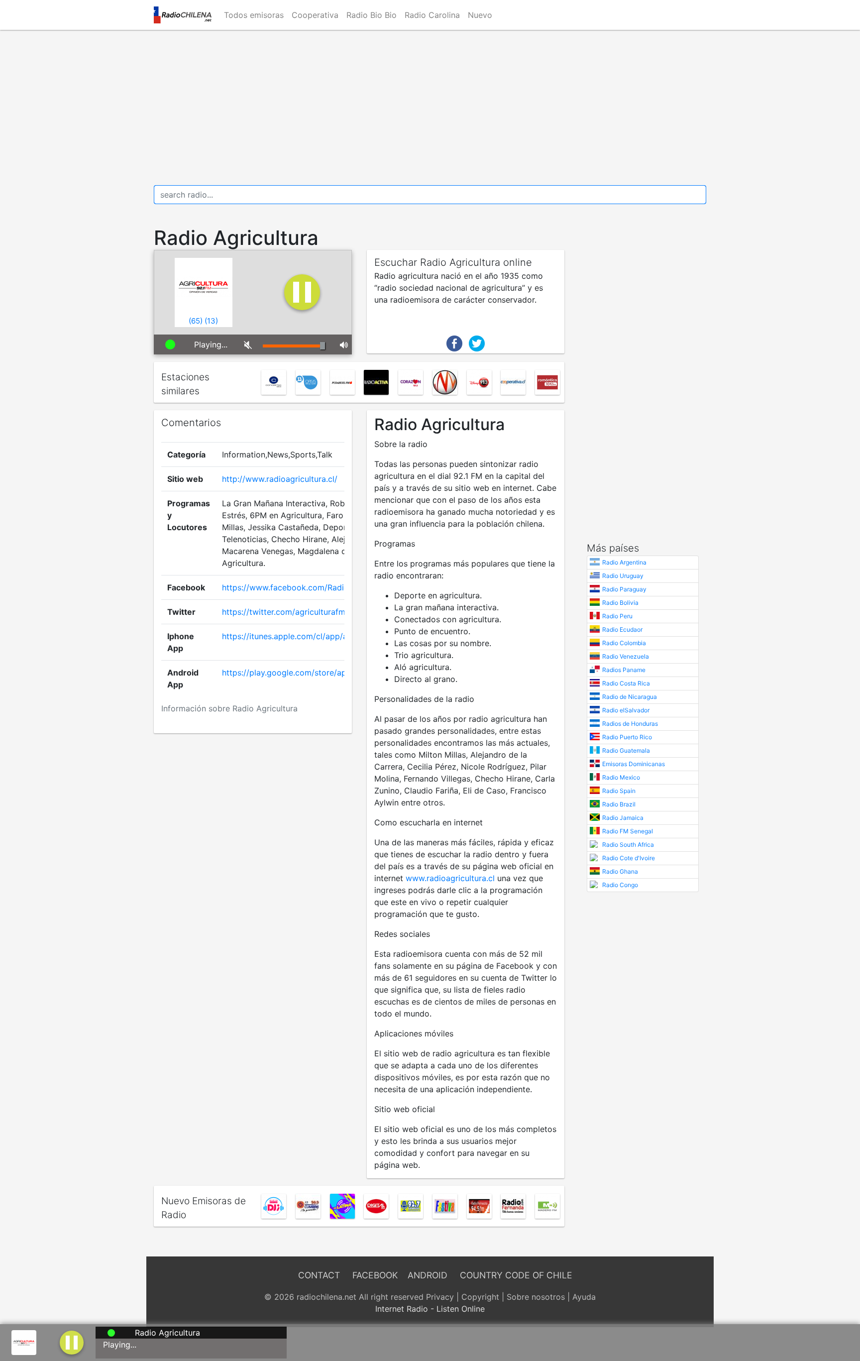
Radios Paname (623, 670)
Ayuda (584, 1297)
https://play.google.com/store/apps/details (302, 673)
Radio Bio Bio (371, 15)
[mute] (246, 344)
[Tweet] (477, 342)
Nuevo (480, 15)
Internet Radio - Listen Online (430, 1309)
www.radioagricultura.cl (450, 878)
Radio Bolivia (620, 602)
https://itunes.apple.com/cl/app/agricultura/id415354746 (328, 636)
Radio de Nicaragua (629, 696)
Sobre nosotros (536, 1297)
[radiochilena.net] (183, 15)
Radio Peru (617, 616)
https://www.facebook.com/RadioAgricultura (306, 587)
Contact (319, 1275)
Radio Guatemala (626, 750)
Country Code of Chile (516, 1275)
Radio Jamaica (623, 817)
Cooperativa (315, 15)
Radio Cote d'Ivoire (628, 858)
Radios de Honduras (630, 723)
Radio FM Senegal (627, 831)
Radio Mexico (621, 777)
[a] (72, 1342)
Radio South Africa (628, 844)
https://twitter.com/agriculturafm (283, 612)
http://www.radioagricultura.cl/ (279, 479)
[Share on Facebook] (454, 342)
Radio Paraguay (624, 589)
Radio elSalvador (625, 710)
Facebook (375, 1275)
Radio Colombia (624, 643)
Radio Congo (620, 885)
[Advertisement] (430, 107)
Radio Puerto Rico (627, 737)
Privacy (440, 1297)
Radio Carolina (432, 15)
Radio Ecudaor (622, 629)
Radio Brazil (619, 804)
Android (427, 1275)
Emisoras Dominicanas (633, 764)
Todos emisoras (254, 15)
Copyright (480, 1297)
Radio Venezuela (625, 656)
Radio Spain (619, 790)
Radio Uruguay (623, 575)
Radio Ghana (620, 871)
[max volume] (342, 344)
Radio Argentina (624, 562)
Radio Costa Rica (626, 683)
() (196, 321)
